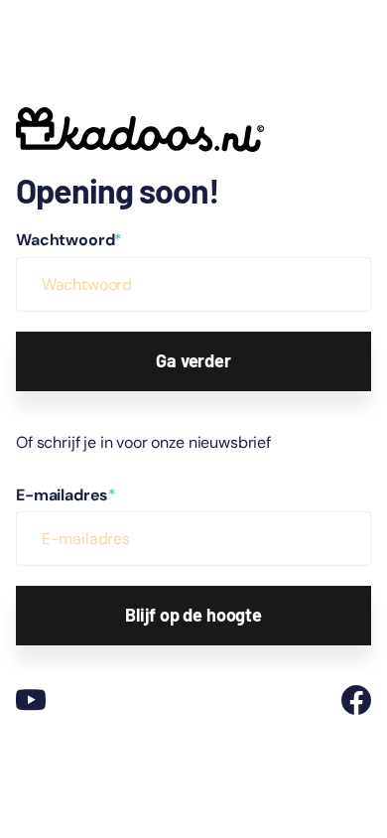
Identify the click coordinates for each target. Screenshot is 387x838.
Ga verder (193, 360)
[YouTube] (31, 700)
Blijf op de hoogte (193, 615)
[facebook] (356, 700)
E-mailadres (66, 495)
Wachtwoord (69, 239)
